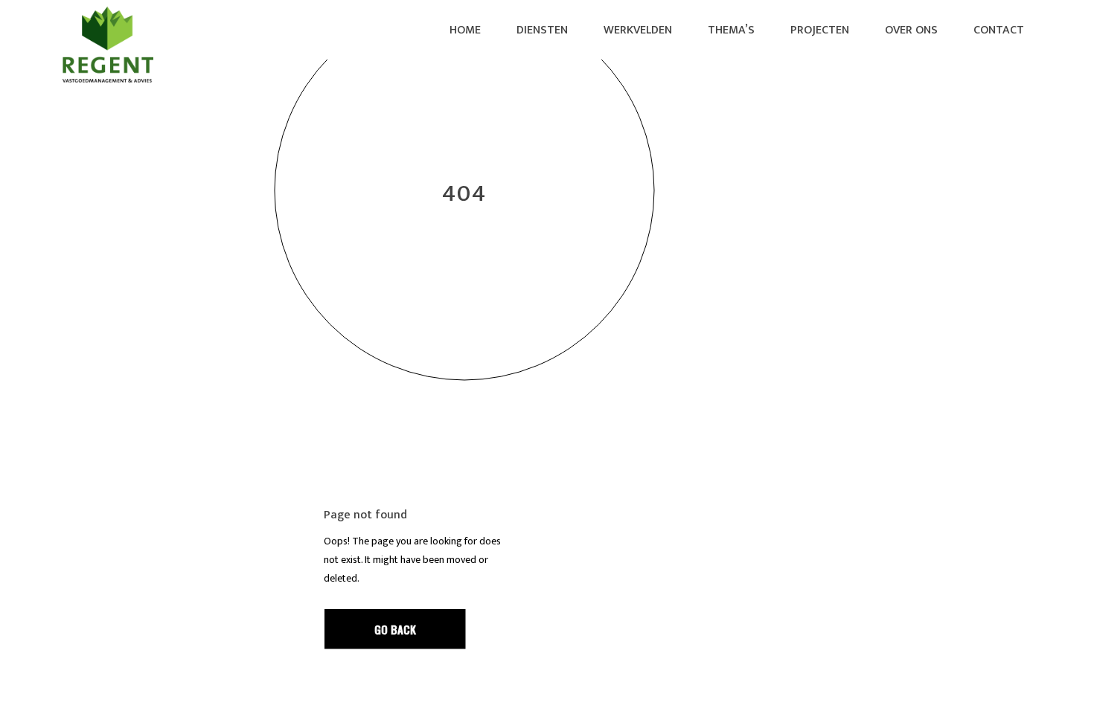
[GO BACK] (395, 629)
